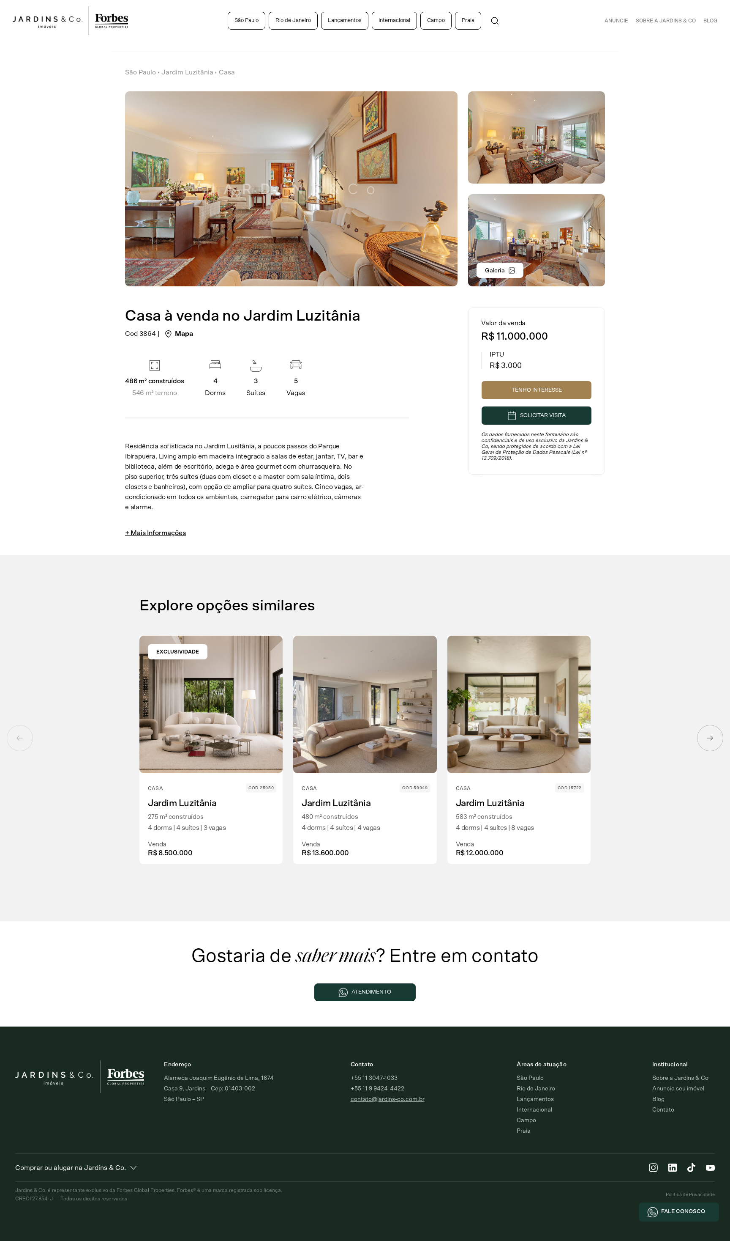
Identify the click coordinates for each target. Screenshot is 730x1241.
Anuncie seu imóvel (678, 1089)
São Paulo (246, 20)
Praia (468, 20)
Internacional (394, 20)
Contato (663, 1110)
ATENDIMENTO (371, 992)
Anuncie (616, 20)
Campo (436, 20)
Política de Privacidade (690, 1194)
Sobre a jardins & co (666, 20)
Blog (710, 20)
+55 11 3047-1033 (374, 1078)
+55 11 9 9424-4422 (377, 1089)
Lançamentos (345, 20)
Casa (227, 72)
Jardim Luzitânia (187, 72)
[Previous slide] (20, 738)
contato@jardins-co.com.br (388, 1099)
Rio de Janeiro (293, 20)
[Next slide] (710, 738)
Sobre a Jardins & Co (680, 1078)
